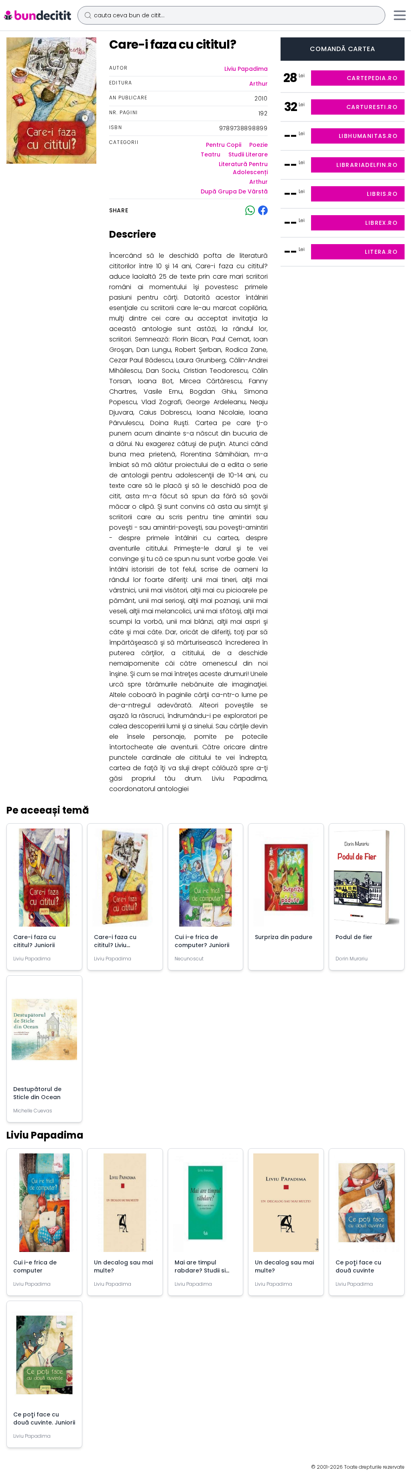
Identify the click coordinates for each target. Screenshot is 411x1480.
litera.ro (381, 252)
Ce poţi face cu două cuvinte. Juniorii (44, 1418)
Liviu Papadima (246, 69)
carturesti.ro (372, 107)
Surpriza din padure (283, 937)
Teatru (210, 154)
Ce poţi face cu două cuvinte (358, 1266)
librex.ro (381, 223)
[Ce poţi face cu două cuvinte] (366, 1205)
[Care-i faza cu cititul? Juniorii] (44, 880)
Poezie (258, 145)
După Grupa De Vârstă (234, 191)
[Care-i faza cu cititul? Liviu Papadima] (125, 880)
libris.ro (382, 194)
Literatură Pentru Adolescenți (243, 168)
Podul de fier (354, 937)
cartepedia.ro (372, 78)
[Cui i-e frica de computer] (44, 1205)
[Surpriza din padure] (286, 880)
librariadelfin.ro (367, 165)
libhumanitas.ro (368, 136)
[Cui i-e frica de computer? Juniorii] (205, 880)
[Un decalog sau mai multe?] (125, 1205)
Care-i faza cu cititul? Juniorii (34, 941)
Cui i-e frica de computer (35, 1266)
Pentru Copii (223, 145)
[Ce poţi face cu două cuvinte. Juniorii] (44, 1358)
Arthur (258, 84)
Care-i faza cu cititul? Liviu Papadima (115, 945)
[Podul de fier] (366, 880)
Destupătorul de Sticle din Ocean (37, 1093)
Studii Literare (248, 154)
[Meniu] (400, 15)
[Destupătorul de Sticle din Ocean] (44, 1032)
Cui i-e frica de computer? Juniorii (202, 941)
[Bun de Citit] (37, 15)
